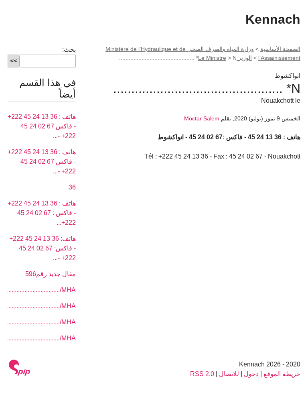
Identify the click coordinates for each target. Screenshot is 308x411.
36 (72, 187)
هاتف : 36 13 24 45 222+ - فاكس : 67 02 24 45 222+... (42, 213)
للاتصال (229, 373)
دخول (251, 373)
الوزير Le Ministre (225, 58)
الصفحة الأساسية (280, 49)
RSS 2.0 (202, 373)
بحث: (69, 49)
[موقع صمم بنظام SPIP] (20, 368)
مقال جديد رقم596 (50, 274)
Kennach (272, 19)
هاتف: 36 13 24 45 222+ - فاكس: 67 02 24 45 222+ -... (42, 248)
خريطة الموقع (281, 373)
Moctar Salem (201, 118)
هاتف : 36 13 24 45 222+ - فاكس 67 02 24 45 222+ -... (42, 126)
